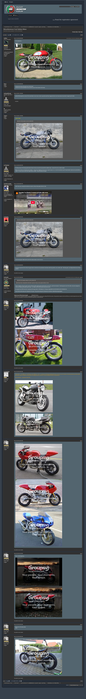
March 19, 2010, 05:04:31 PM (18, 183)
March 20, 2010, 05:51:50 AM (18, 553)
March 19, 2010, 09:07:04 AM (18, 38)
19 (18, 34)
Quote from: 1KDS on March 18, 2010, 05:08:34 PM (25, 121)
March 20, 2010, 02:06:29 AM (18, 277)
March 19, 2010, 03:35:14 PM (18, 165)
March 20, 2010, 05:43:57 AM (18, 371)
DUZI (16, 628)
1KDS (6, 265)
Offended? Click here (35, 295)
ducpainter (36, 26)
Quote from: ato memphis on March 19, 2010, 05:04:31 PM (26, 280)
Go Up (4, 681)
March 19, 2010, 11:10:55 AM (18, 93)
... (12, 34)
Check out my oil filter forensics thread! (21, 295)
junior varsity (8, 183)
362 (21, 34)
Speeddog (43, 26)
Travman (7, 165)
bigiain (40, 26)
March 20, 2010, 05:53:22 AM (18, 624)
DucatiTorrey (8, 93)
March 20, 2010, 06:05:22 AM (18, 636)
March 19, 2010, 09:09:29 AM (18, 83)
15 (13, 34)
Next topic (80, 31)
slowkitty (7, 371)
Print (82, 681)
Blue (6, 38)
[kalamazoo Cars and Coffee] (4, 108)
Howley (6, 217)
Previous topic (75, 31)
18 (17, 34)
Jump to (67, 685)
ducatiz (6, 277)
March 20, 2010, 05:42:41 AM (18, 300)
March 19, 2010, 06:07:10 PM (18, 216)
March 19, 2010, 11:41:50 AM (18, 115)
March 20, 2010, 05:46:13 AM (18, 440)
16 (14, 34)
